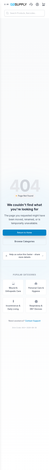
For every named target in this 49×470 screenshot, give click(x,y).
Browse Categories (24, 241)
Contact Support (33, 321)
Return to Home (24, 232)
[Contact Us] (31, 4)
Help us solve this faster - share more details (24, 255)
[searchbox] (24, 13)
